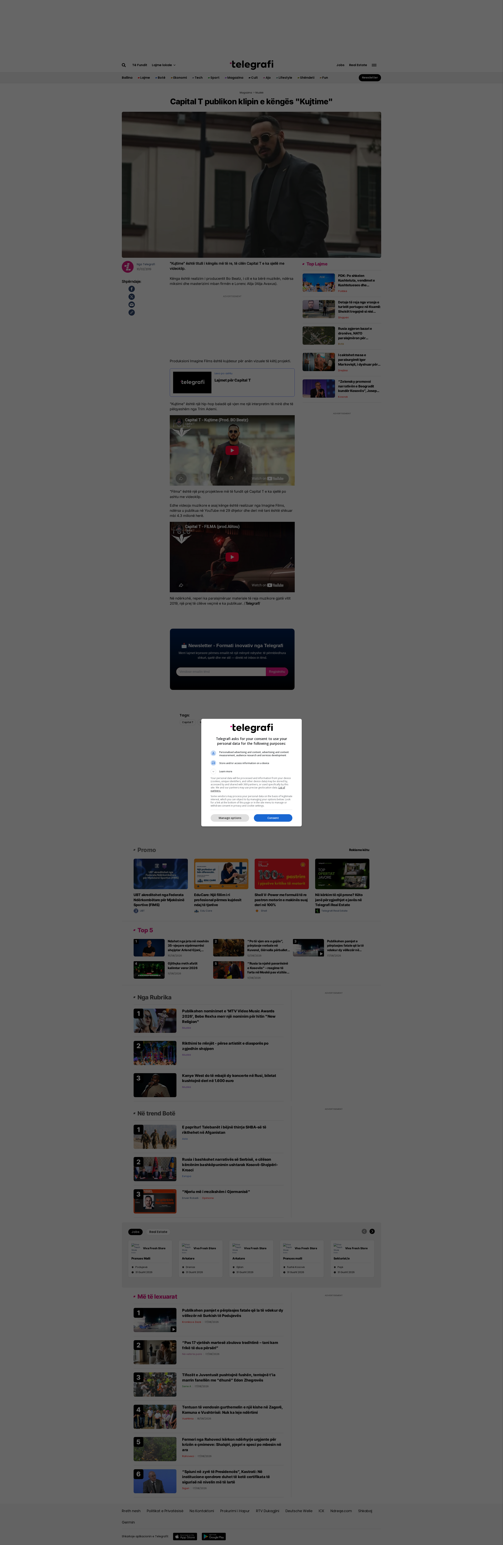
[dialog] (251, 772)
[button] (251, 771)
